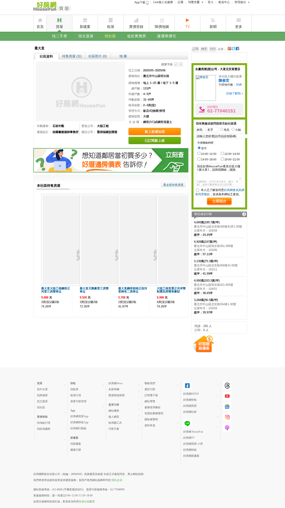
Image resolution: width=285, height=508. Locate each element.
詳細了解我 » (234, 93)
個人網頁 (113, 416)
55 (237, 84)
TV (187, 27)
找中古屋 (42, 389)
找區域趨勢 (43, 428)
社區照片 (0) (97, 56)
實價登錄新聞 (116, 395)
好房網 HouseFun (193, 431)
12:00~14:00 (232, 154)
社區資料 (46, 56)
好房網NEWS (191, 393)
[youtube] (227, 398)
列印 (213, 48)
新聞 (213, 27)
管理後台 (240, 2)
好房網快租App (79, 422)
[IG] (227, 419)
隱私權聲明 (151, 419)
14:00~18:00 (208, 159)
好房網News (115, 383)
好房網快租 (190, 399)
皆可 (204, 148)
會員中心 (224, 2)
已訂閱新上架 (155, 140)
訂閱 (195, 48)
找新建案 (75, 443)
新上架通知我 (155, 131)
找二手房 (59, 36)
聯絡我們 (150, 383)
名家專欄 (113, 389)
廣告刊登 (150, 389)
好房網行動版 (78, 428)
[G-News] (227, 409)
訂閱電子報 (151, 395)
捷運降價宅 (166, 36)
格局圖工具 (115, 422)
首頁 (40, 27)
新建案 (85, 27)
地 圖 (123, 56)
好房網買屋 (190, 405)
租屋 (110, 27)
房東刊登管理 (78, 401)
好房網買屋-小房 (193, 443)
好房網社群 (190, 411)
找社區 (110, 36)
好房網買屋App (79, 416)
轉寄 (204, 48)
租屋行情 (75, 395)
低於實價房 (136, 36)
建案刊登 (75, 449)
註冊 (180, 2)
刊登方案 (194, 2)
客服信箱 (84, 501)
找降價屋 (42, 395)
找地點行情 (43, 422)
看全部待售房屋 (173, 185)
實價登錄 (136, 27)
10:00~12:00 (208, 154)
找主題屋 (86, 36)
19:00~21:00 (232, 159)
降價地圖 (162, 27)
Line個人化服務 (163, 2)
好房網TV (189, 437)
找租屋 (74, 389)
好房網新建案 (191, 455)
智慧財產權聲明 (154, 413)
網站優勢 (113, 410)
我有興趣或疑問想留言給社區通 (216, 123)
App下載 (140, 2)
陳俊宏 (224, 80)
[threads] (227, 388)
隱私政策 (117, 480)
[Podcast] (227, 429)
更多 (238, 27)
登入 (211, 2)
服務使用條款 (153, 407)
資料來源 (150, 425)
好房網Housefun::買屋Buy (51, 7)
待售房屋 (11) (72, 56)
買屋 (59, 27)
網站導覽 (150, 401)
